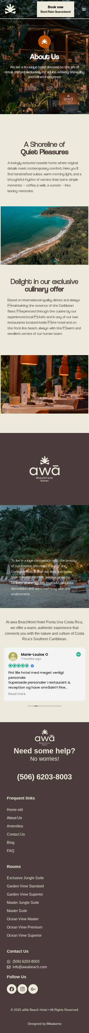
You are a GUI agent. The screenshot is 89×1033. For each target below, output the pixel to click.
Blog (10, 842)
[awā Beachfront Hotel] (10, 9)
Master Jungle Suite (23, 903)
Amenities (15, 826)
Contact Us (16, 834)
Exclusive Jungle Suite (25, 878)
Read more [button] (17, 694)
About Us (14, 818)
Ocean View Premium (24, 927)
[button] (55, 9)
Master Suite (17, 911)
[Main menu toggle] (84, 9)
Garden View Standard (25, 886)
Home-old (15, 810)
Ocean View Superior (24, 935)
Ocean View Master (23, 919)
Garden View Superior (25, 894)
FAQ (10, 851)
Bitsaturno (54, 1023)
